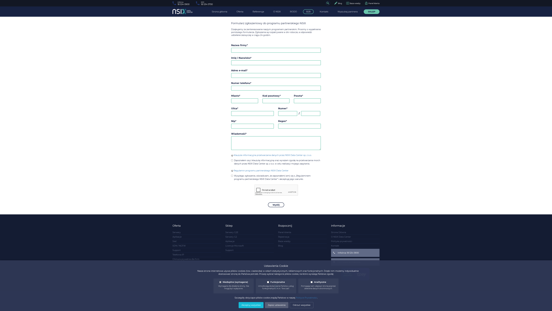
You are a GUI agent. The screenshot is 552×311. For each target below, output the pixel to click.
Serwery (176, 232)
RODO (293, 11)
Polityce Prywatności (306, 297)
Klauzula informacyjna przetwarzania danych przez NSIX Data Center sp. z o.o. (272, 155)
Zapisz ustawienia (276, 305)
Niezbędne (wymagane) (235, 282)
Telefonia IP (178, 254)
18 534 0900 (353, 253)
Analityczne (320, 282)
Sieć (174, 241)
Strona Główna (338, 232)
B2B (308, 11)
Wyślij (276, 204)
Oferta (239, 11)
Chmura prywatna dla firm (185, 259)
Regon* (282, 121)
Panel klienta (284, 232)
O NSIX (277, 11)
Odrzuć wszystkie (301, 305)
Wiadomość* (239, 133)
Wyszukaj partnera (348, 11)
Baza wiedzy (284, 241)
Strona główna (219, 11)
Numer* (283, 108)
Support (176, 250)
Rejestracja (283, 237)
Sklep (371, 11)
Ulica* (234, 108)
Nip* (233, 121)
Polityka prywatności (341, 241)
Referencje (258, 11)
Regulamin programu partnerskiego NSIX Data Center (261, 170)
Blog (280, 245)
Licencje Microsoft (234, 245)
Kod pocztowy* (271, 95)
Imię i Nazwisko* (241, 58)
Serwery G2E (231, 232)
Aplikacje (177, 237)
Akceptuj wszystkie (251, 305)
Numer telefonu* (241, 83)
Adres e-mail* (239, 70)
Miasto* (235, 95)
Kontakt (324, 11)
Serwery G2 (231, 237)
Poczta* (298, 95)
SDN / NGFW (179, 245)
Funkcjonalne (277, 282)
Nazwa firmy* (239, 45)
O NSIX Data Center (341, 237)
